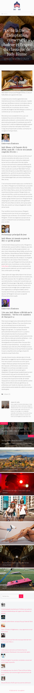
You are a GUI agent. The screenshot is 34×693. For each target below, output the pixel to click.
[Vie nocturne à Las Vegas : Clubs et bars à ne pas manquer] (17, 494)
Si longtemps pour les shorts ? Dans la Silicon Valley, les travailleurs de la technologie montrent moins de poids (16, 672)
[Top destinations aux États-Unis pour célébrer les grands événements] (17, 520)
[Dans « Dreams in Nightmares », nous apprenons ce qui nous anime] (3, 626)
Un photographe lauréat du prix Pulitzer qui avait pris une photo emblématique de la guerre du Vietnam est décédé (16, 611)
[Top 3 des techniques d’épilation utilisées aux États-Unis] (17, 543)
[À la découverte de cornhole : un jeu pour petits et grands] (17, 590)
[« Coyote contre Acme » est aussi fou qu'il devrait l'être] (3, 618)
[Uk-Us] (17, 6)
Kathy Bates (5, 266)
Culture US (7, 394)
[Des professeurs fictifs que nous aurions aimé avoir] (3, 679)
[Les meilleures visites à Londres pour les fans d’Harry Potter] (17, 566)
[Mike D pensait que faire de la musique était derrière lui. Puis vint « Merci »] (3, 636)
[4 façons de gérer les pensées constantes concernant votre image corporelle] (3, 656)
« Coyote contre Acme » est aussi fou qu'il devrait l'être (17, 621)
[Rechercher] (21, 596)
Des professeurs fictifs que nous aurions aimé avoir (16, 682)
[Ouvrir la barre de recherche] (32, 14)
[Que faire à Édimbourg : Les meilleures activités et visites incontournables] (17, 471)
